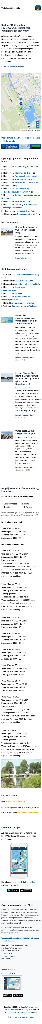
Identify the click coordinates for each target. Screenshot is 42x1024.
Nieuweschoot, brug (26, 214)
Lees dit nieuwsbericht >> (24, 357)
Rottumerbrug (21, 179)
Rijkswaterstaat (35, 130)
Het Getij (24, 1010)
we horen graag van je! (9, 933)
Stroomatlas (14, 1010)
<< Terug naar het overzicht (12, 66)
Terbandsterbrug (23, 211)
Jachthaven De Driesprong (27, 275)
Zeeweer (5, 1010)
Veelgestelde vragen (9, 969)
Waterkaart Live (32, 1007)
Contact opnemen (8, 956)
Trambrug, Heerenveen (25, 176)
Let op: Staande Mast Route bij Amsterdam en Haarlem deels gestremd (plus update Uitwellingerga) (27, 378)
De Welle (18, 294)
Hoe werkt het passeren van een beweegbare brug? (26, 230)
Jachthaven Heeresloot (25, 284)
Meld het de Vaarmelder (27, 813)
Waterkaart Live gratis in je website (15, 938)
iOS (22, 882)
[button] (21, 102)
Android (29, 882)
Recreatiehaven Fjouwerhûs (21, 303)
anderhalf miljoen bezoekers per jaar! (23, 1012)
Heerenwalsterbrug (23, 173)
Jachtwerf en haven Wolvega (24, 306)
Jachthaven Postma (24, 281)
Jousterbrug (20, 201)
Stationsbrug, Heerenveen (26, 167)
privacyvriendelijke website (25, 1017)
